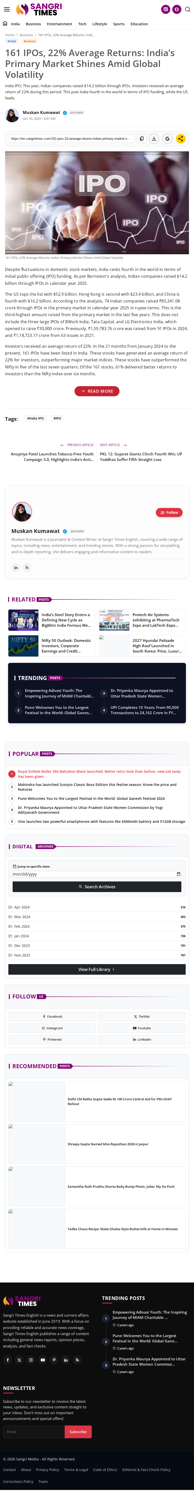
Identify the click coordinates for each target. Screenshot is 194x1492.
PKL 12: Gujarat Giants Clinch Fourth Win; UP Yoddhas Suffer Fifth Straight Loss (141, 456)
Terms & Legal (76, 1469)
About (26, 1469)
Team (43, 1481)
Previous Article (80, 445)
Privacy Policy (47, 1469)
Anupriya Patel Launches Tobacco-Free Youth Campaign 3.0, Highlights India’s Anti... (52, 456)
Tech (82, 23)
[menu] (7, 9)
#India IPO (35, 418)
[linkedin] (15, 567)
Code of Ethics (105, 1469)
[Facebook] (7, 1359)
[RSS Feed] (27, 567)
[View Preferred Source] (167, 139)
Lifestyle (99, 23)
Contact (9, 1469)
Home (9, 35)
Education (139, 23)
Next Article (110, 445)
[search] (187, 9)
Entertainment (59, 23)
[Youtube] (42, 1359)
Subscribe (78, 1431)
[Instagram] (30, 1359)
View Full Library (97, 969)
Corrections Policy (18, 1481)
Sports (119, 23)
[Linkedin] (65, 1359)
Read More (97, 391)
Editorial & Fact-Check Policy (146, 1469)
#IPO (57, 418)
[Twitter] (19, 1359)
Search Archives (97, 887)
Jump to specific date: (31, 866)
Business (33, 23)
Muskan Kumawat (41, 112)
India (15, 23)
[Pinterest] (54, 1359)
